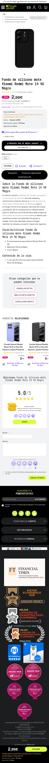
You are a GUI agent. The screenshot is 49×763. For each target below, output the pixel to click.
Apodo (5, 433)
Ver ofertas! (23, 147)
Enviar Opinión (37, 478)
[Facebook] (27, 514)
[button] (24, 74)
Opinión (5, 441)
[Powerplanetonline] (11, 7)
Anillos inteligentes (24, 295)
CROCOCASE (6, 107)
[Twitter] (21, 514)
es (29, 7)
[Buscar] (40, 7)
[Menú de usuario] (34, 7)
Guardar (22, 166)
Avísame (8, 166)
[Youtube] (34, 514)
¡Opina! (29, 92)
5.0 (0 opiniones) (19, 92)
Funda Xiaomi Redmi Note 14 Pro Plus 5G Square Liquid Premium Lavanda (13, 348)
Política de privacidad (26, 472)
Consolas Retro (24, 288)
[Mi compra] (46, 7)
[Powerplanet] (4, 14)
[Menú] (3, 7)
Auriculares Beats (24, 301)
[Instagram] (14, 514)
